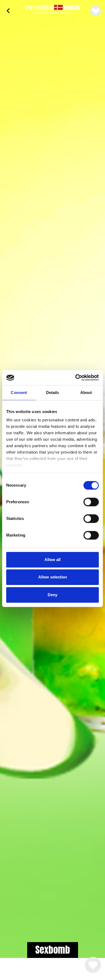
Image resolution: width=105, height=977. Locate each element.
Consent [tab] (19, 392)
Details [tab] (52, 392)
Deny (52, 594)
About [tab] (86, 392)
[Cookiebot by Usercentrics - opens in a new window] (75, 377)
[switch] (91, 502)
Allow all (52, 559)
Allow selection (52, 577)
